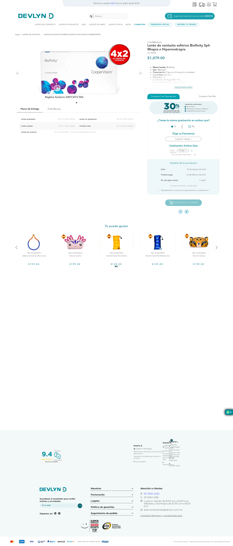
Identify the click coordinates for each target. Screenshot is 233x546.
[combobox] (108, 16)
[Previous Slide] (16, 247)
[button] (115, 266)
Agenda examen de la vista (193, 16)
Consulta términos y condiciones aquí (161, 515)
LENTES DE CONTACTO (31, 34)
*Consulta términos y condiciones (183, 186)
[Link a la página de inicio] (17, 34)
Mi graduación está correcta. (185, 190)
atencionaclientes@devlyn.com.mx (163, 510)
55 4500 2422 (151, 493)
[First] (194, 4)
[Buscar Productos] (91, 16)
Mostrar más (183, 87)
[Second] (202, 4)
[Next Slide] (216, 247)
